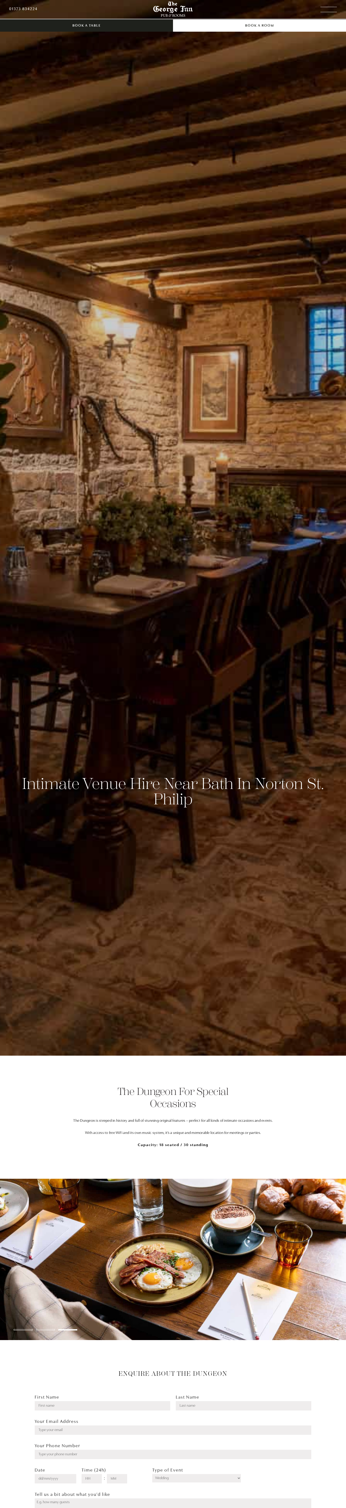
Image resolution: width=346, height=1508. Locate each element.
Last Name (187, 1397)
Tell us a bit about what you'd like (72, 1495)
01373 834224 (23, 9)
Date (40, 1470)
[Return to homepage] (173, 9)
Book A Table (86, 26)
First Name (47, 1397)
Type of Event (167, 1470)
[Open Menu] (328, 9)
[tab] (23, 1329)
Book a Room (259, 26)
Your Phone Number (57, 1446)
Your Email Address (57, 1422)
